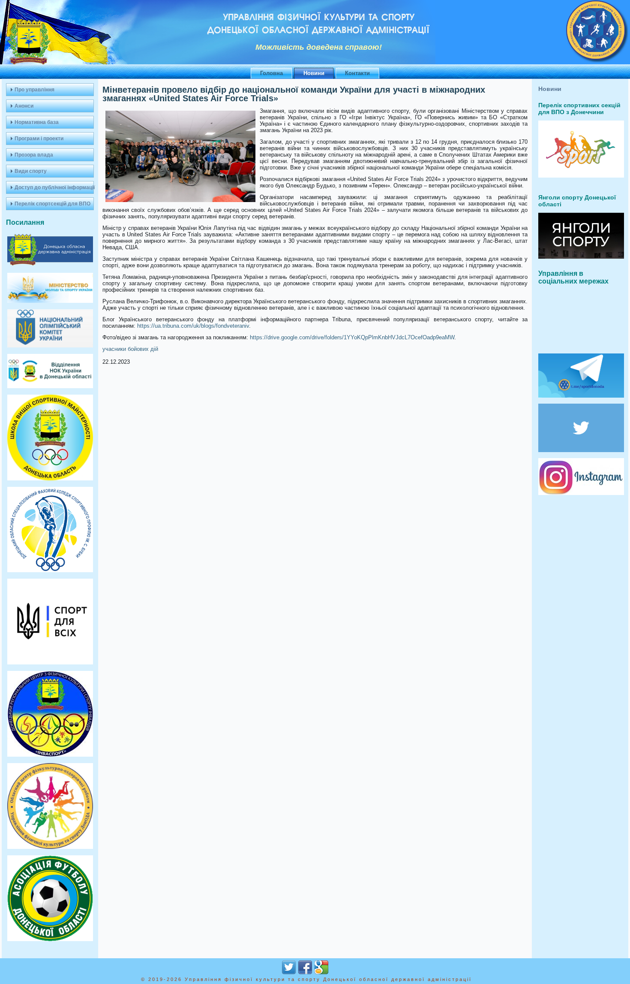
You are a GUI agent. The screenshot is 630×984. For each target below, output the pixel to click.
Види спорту (31, 171)
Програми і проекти (39, 139)
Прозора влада (34, 155)
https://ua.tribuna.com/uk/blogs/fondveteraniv (193, 326)
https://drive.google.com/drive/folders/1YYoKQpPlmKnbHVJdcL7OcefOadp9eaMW (352, 337)
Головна (271, 73)
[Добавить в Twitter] (289, 967)
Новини (313, 73)
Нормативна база (37, 122)
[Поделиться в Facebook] (305, 967)
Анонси (24, 106)
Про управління (34, 90)
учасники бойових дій (130, 349)
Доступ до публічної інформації (54, 187)
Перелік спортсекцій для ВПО (52, 204)
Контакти (357, 73)
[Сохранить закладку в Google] (321, 967)
